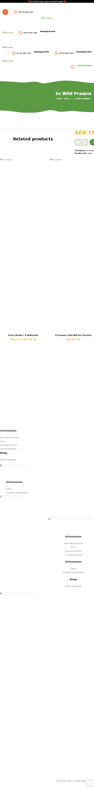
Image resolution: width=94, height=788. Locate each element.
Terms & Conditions (8, 449)
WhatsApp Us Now (47, 31)
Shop (66, 98)
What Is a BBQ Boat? (8, 459)
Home (59, 98)
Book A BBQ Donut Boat (9, 437)
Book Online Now (84, 65)
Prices (2, 441)
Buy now (73, 245)
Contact (9, 489)
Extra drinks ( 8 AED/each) (23, 335)
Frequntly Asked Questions (17, 492)
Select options (23, 245)
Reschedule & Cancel (8, 445)
